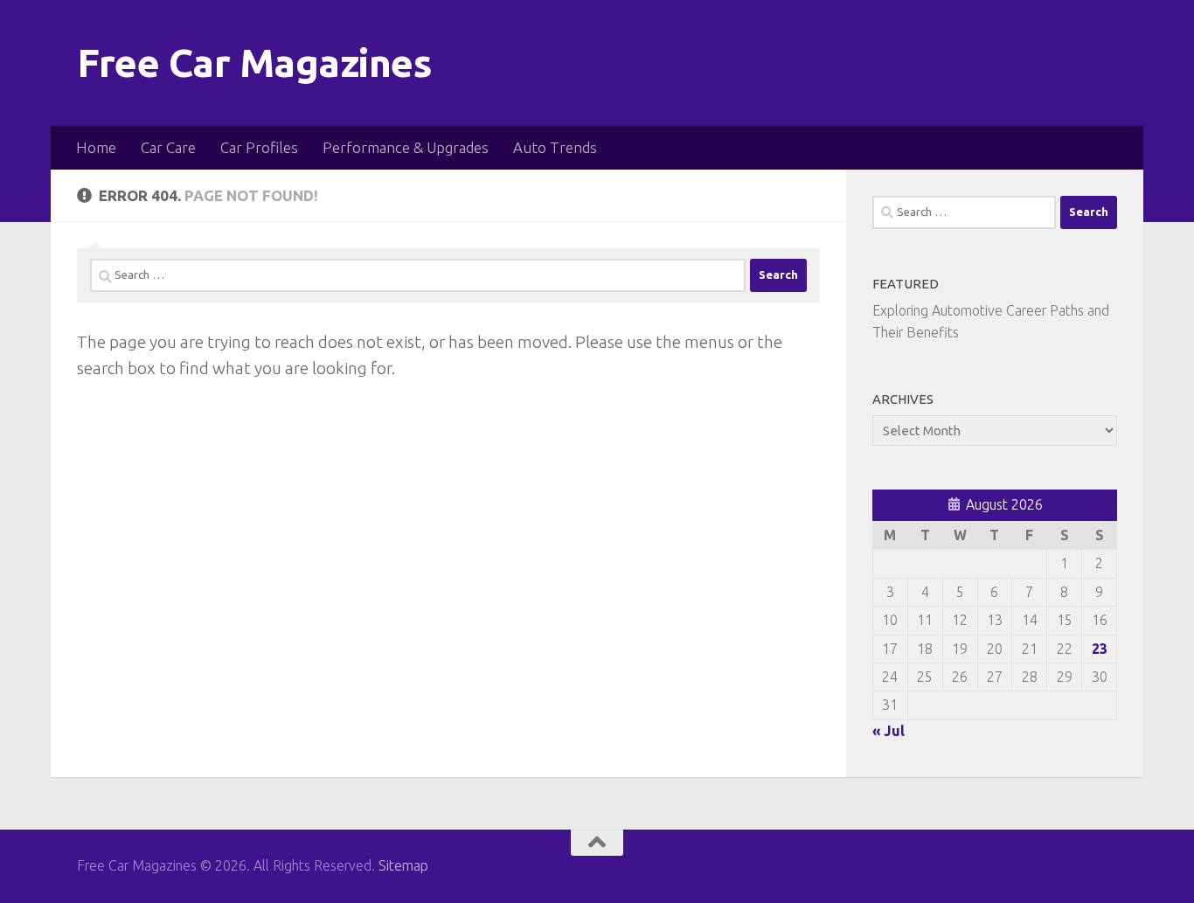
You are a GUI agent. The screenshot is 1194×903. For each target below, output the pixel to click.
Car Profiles (259, 147)
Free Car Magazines (254, 62)
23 (1099, 648)
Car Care (168, 147)
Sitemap (403, 865)
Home (96, 147)
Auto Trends (555, 147)
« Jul (888, 731)
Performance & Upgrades (406, 147)
